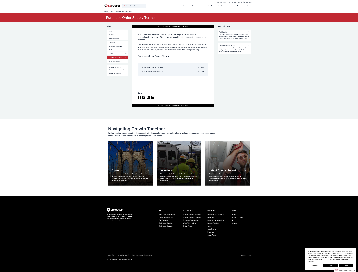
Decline (330, 265)
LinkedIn (243, 255)
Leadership (112, 42)
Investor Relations (114, 38)
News (238, 6)
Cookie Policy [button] (314, 259)
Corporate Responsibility (116, 46)
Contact (249, 6)
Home (106, 11)
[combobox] (134, 6)
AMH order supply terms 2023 (154, 71)
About (210, 6)
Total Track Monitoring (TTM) (168, 214)
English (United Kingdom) (345, 270)
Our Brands (112, 50)
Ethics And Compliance (115, 61)
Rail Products (163, 220)
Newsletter (210, 232)
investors (162, 133)
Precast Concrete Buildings (192, 214)
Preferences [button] (311, 261)
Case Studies (241, 2)
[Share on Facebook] (139, 97)
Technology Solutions (166, 223)
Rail (184, 6)
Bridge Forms (187, 226)
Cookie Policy (110, 255)
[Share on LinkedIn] (148, 97)
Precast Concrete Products (192, 217)
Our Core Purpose (224, 6)
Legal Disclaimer (130, 255)
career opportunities (130, 133)
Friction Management (166, 217)
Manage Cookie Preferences (144, 255)
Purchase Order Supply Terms (117, 57)
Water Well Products (189, 223)
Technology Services (165, 226)
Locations (249, 2)
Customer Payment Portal (215, 214)
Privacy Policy (120, 255)
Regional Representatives (215, 220)
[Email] (152, 97)
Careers (233, 2)
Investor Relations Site (223, 2)
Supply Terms (211, 235)
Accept (346, 265)
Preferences (315, 265)
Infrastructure (196, 6)
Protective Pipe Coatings (191, 220)
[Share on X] (143, 97)
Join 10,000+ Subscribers (180, 26)
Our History (112, 35)
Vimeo (249, 255)
